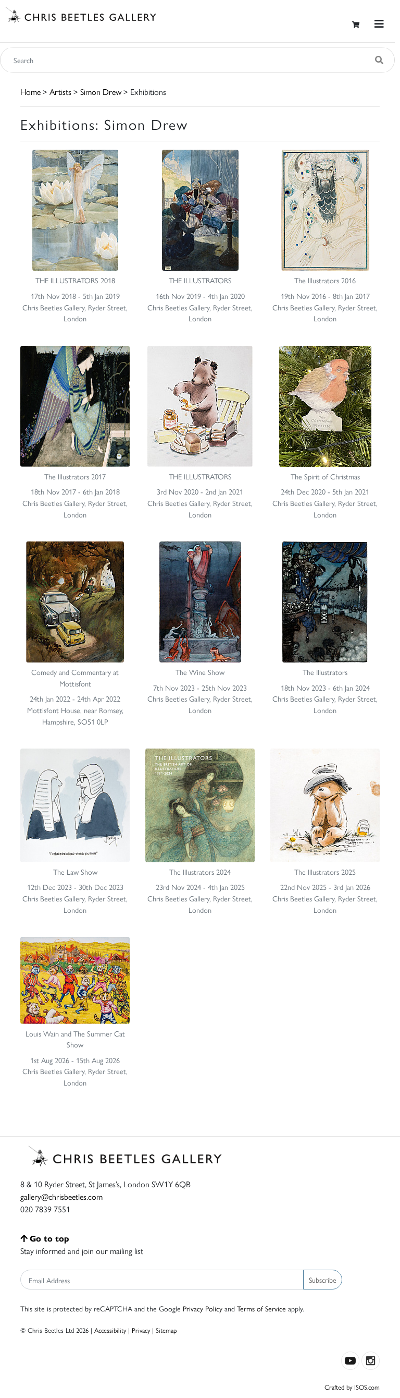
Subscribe (322, 1279)
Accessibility (110, 1330)
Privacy (141, 1330)
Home (30, 92)
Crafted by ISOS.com (352, 1387)
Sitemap (166, 1330)
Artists (60, 92)
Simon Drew (100, 92)
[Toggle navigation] (379, 24)
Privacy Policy (202, 1308)
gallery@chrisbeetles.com (61, 1196)
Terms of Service (261, 1308)
